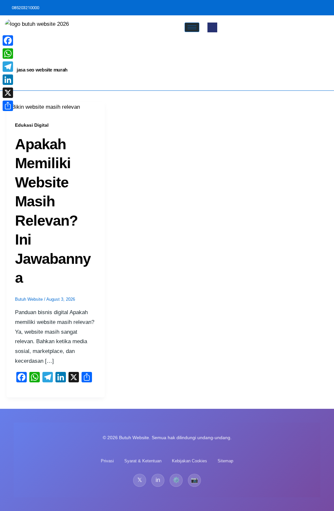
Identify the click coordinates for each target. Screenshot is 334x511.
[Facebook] (7, 40)
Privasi (107, 460)
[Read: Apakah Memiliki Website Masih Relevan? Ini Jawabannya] (43, 107)
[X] (7, 92)
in (158, 480)
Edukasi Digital (32, 125)
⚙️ (176, 480)
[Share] (7, 105)
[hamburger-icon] (192, 27)
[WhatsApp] (7, 53)
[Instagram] (327, 8)
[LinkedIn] (7, 79)
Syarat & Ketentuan (142, 460)
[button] (212, 27)
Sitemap (225, 460)
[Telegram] (7, 66)
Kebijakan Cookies (189, 460)
